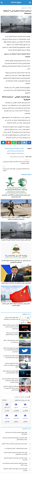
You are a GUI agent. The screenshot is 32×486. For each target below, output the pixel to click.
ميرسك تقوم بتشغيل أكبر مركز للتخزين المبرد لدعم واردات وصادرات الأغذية (10, 380)
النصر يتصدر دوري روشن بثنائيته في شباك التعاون (14, 443)
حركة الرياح (10, 151)
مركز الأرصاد (19, 153)
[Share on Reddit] (9, 143)
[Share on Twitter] (24, 143)
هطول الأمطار (11, 153)
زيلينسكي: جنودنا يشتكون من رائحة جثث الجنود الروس (16, 283)
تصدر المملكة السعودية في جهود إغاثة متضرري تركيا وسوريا (16, 169)
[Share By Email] (19, 143)
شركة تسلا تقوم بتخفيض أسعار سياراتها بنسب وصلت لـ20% (10, 365)
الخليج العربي (19, 151)
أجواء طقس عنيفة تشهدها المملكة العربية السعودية (16, 240)
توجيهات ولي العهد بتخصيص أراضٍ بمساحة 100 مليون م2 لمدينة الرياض (10, 388)
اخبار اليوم (24, 8)
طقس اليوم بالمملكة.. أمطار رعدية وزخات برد (16, 448)
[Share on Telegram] (3, 143)
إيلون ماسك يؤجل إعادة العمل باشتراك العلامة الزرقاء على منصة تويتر (10, 350)
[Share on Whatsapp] (14, 143)
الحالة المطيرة (9, 148)
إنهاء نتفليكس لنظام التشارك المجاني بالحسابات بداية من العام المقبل (10, 327)
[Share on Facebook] (29, 143)
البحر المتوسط (18, 148)
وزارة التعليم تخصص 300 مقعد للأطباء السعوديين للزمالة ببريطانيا (16, 161)
